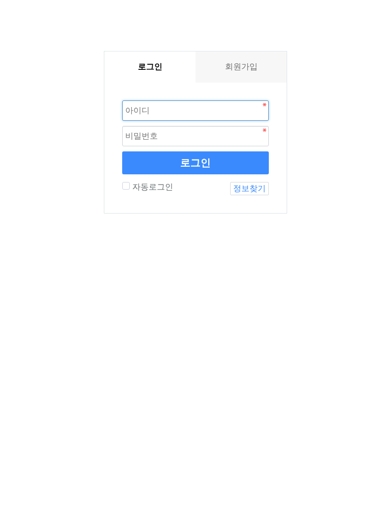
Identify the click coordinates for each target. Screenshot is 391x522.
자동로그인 (152, 186)
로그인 (195, 162)
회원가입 (241, 66)
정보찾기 (249, 188)
